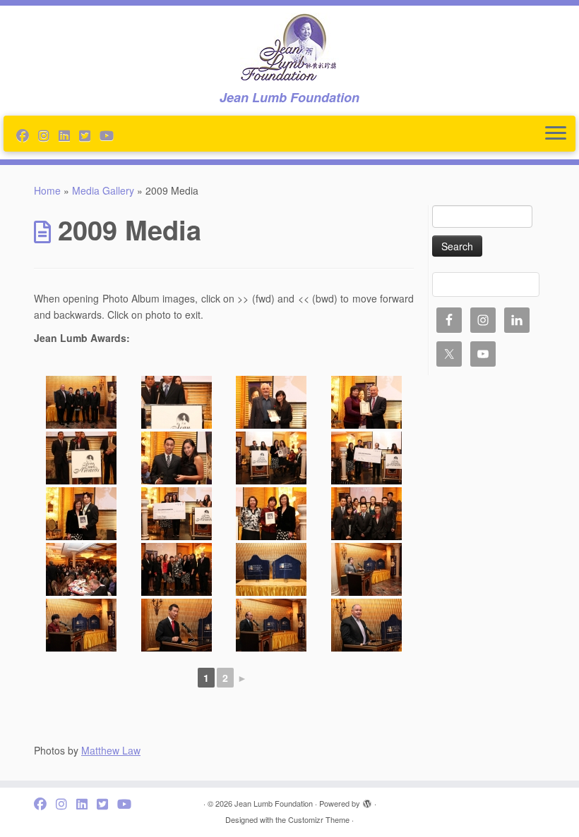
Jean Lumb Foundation (273, 803)
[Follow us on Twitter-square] (89, 135)
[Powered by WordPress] (367, 800)
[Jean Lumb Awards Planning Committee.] (177, 569)
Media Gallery (103, 190)
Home (47, 190)
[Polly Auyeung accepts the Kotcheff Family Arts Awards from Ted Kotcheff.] (271, 402)
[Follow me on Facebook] (27, 135)
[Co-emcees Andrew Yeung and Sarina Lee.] (177, 458)
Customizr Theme (319, 819)
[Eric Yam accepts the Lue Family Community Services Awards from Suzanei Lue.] (177, 402)
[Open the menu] (555, 134)
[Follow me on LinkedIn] (69, 135)
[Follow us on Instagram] (48, 135)
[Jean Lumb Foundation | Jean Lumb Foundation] (289, 48)
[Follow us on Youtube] (111, 135)
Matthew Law (111, 750)
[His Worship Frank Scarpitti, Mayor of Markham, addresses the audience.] (367, 625)
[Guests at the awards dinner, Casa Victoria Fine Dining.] (81, 569)
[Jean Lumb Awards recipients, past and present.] (367, 513)
